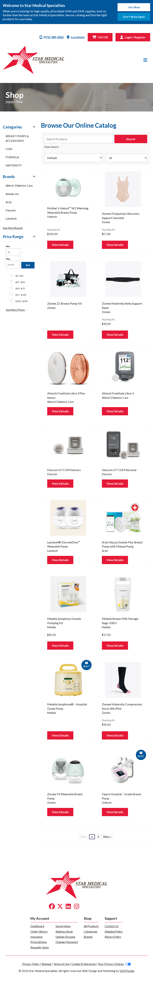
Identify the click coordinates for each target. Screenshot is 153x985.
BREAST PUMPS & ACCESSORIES (17, 138)
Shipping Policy (114, 931)
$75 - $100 (20, 294)
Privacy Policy (31, 964)
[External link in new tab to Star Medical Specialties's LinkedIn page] (68, 906)
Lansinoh (11, 218)
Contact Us (111, 926)
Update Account (65, 936)
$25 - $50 (20, 282)
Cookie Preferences (83, 964)
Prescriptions (38, 942)
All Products (91, 926)
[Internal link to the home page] (76, 884)
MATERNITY (14, 165)
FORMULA (12, 157)
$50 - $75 (20, 288)
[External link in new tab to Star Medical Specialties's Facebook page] (52, 906)
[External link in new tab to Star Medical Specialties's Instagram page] (76, 906)
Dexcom (11, 210)
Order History (39, 931)
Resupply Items (39, 947)
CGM (9, 149)
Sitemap (46, 964)
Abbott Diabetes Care (19, 185)
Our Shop (134, 7)
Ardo (9, 202)
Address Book (64, 931)
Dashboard (37, 926)
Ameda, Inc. (12, 194)
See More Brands (13, 227)
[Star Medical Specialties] (33, 60)
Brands (88, 936)
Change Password (67, 942)
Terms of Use (61, 964)
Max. (8, 258)
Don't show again (134, 16)
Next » (107, 836)
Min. (8, 246)
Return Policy (113, 936)
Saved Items (63, 926)
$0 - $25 (19, 275)
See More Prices (15, 309)
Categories (90, 931)
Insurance (36, 936)
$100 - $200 (21, 301)
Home (10, 101)
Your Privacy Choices (111, 964)
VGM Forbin (126, 971)
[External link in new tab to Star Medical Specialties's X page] (60, 906)
